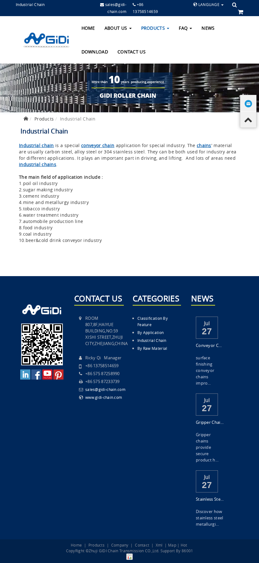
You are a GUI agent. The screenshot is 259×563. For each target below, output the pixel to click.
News (208, 28)
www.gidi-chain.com (103, 397)
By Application (150, 332)
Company (120, 545)
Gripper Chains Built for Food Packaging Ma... (210, 422)
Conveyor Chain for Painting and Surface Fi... (210, 345)
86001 (187, 550)
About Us (117, 28)
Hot (184, 545)
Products (153, 28)
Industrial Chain (151, 340)
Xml (159, 545)
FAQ (184, 28)
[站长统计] (129, 556)
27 (207, 331)
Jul (207, 322)
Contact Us (131, 52)
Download (94, 52)
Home (88, 28)
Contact (142, 545)
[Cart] (240, 11)
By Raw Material (152, 348)
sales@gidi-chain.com (105, 389)
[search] (234, 4)
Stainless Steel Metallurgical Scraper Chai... (210, 499)
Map (172, 545)
